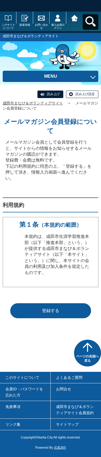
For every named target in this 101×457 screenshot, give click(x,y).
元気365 (60, 447)
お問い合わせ (41, 26)
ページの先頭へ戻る (87, 358)
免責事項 (12, 406)
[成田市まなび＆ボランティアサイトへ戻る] (74, 17)
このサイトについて (8, 26)
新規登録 (24, 24)
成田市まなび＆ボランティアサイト (33, 103)
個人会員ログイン (58, 26)
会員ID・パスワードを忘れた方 (24, 392)
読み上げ (53, 94)
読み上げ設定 (85, 94)
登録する (50, 310)
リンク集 (12, 424)
